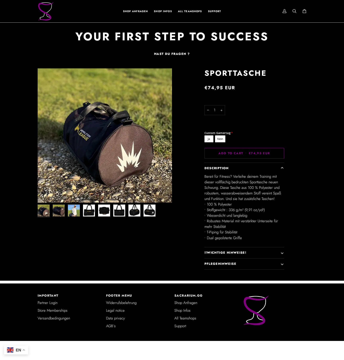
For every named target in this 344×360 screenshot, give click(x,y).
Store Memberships (52, 310)
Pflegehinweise (220, 264)
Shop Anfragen (185, 302)
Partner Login (48, 302)
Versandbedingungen (54, 318)
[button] (163, 11)
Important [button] (48, 295)
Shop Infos (182, 310)
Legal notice (115, 310)
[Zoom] (45, 195)
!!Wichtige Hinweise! (225, 252)
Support (180, 326)
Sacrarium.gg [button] (188, 295)
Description (216, 168)
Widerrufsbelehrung (121, 302)
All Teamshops (185, 318)
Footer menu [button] (119, 295)
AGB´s (111, 326)
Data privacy (115, 318)
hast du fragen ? (172, 54)
